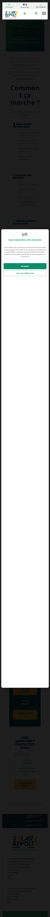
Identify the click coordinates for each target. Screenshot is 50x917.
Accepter (25, 266)
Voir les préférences (25, 273)
